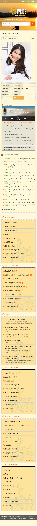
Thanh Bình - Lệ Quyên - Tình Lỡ (14, 134)
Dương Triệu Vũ (18, 203)
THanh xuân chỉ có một (13, 478)
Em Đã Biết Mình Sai (28, 176)
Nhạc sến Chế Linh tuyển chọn (16, 425)
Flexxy (7, 474)
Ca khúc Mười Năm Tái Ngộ (15, 319)
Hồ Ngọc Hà (23, 195)
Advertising (13, 518)
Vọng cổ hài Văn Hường (14, 453)
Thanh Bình (9, 170)
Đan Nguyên (17, 206)
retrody (8, 470)
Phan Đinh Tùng (16, 187)
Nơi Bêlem (9, 242)
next (25, 118)
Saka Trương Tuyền (11, 190)
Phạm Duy (8, 165)
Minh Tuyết (30, 182)
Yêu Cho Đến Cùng (12, 230)
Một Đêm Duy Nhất (11, 222)
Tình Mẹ (8, 234)
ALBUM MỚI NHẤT (11, 465)
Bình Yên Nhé (27, 173)
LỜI (14, 20)
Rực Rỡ (8, 408)
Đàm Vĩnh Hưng (21, 179)
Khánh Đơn (9, 176)
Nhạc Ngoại (9, 182)
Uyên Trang (17, 176)
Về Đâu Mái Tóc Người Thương (16, 275)
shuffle (5, 118)
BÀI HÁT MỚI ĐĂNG (11, 368)
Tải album (19, 98)
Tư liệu (7, 314)
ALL (5, 20)
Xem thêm (31, 261)
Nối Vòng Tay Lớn (11, 283)
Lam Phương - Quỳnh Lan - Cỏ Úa (14, 126)
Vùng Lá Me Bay (11, 298)
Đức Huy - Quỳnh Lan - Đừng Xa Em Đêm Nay (18, 122)
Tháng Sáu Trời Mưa (12, 340)
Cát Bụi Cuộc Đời (11, 294)
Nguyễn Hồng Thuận (11, 195)
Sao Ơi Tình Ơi (29, 203)
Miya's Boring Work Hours (14, 501)
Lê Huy (7, 187)
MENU (7, 1)
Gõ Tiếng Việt (8, 27)
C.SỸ (18, 20)
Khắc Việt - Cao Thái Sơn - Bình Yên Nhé (17, 137)
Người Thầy (9, 302)
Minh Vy (7, 200)
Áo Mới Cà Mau (10, 306)
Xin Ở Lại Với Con (11, 257)
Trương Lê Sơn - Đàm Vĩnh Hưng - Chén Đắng (18, 144)
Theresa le (17, 85)
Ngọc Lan (22, 182)
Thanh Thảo (15, 200)
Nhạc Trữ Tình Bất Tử (12, 421)
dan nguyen (9, 429)
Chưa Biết (8, 203)
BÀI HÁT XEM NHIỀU (11, 266)
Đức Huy (8, 158)
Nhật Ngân (8, 206)
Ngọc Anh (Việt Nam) (19, 165)
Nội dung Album (10, 38)
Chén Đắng (31, 179)
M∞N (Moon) (9, 486)
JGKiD (7, 489)
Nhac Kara (9, 505)
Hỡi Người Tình (10, 184)
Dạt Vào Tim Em (11, 404)
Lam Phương (9, 162)
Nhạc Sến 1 (9, 437)
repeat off (31, 118)
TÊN (9, 20)
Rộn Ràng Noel (10, 396)
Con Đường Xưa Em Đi (13, 287)
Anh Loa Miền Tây (11, 400)
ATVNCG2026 (10, 493)
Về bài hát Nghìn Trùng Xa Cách (16, 327)
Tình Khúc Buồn (10, 226)
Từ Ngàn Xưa (10, 246)
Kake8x (7, 497)
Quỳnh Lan (15, 158)
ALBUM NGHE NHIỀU (12, 416)
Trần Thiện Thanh (11, 457)
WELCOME (28, 1)
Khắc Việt (8, 173)
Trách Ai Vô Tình (11, 290)
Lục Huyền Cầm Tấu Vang (14, 254)
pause (18, 118)
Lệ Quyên (17, 170)
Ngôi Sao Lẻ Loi (28, 187)
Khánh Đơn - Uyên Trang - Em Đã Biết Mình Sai (19, 140)
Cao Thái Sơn (17, 173)
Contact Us (32, 518)
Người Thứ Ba (25, 200)
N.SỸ (24, 20)
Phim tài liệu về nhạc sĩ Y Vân (16, 335)
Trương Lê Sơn (10, 179)
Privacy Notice (22, 518)
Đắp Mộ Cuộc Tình (12, 279)
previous (12, 118)
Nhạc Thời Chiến (11, 441)
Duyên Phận (9, 271)
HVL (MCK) (9, 482)
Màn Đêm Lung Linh (12, 250)
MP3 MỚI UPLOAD (11, 217)
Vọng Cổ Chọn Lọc (11, 433)
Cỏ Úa (25, 162)
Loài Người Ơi (10, 238)
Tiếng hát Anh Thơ (11, 449)
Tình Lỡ (23, 170)
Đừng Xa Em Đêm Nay (27, 158)
